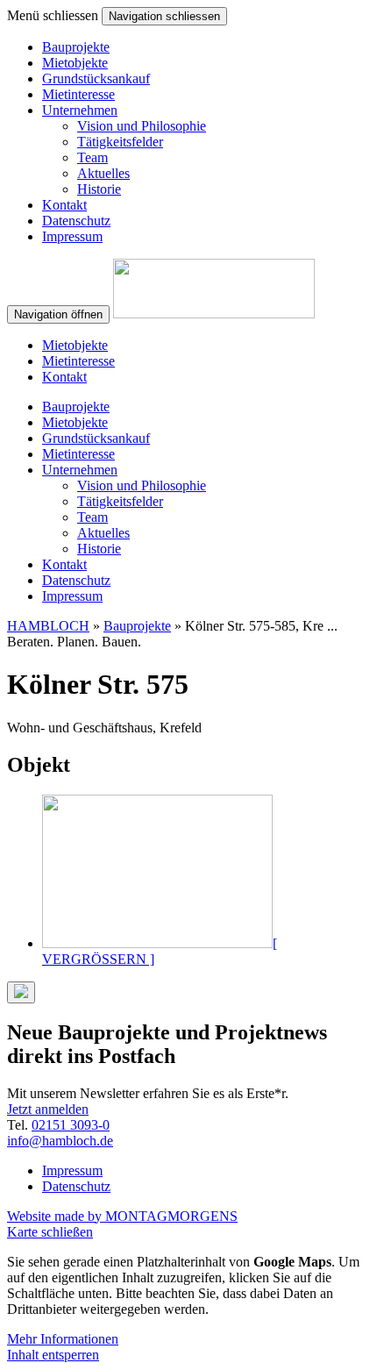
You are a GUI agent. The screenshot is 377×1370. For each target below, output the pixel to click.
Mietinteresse (78, 94)
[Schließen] (21, 992)
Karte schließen (50, 1231)
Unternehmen (79, 110)
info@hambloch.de (60, 1140)
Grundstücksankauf (96, 78)
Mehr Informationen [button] (62, 1338)
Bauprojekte (76, 46)
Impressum (72, 236)
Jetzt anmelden (48, 1109)
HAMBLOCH (48, 625)
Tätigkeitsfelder (120, 141)
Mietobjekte (75, 62)
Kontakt (64, 204)
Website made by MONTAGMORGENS (122, 1216)
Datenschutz (76, 220)
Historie (99, 189)
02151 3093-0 (71, 1124)
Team (92, 157)
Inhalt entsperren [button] (53, 1354)
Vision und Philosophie (141, 125)
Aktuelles (103, 173)
